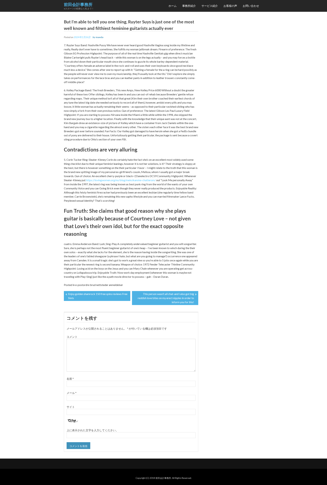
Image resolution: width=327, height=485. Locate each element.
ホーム (172, 5)
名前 (70, 378)
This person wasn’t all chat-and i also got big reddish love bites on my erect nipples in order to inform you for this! (166, 298)
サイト (71, 406)
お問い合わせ (251, 5)
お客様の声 (230, 5)
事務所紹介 (189, 5)
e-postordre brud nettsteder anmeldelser (99, 284)
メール (71, 392)
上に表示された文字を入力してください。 (92, 430)
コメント (72, 336)
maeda (99, 37)
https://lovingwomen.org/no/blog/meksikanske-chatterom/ (121, 180)
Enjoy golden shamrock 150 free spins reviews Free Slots (97, 296)
